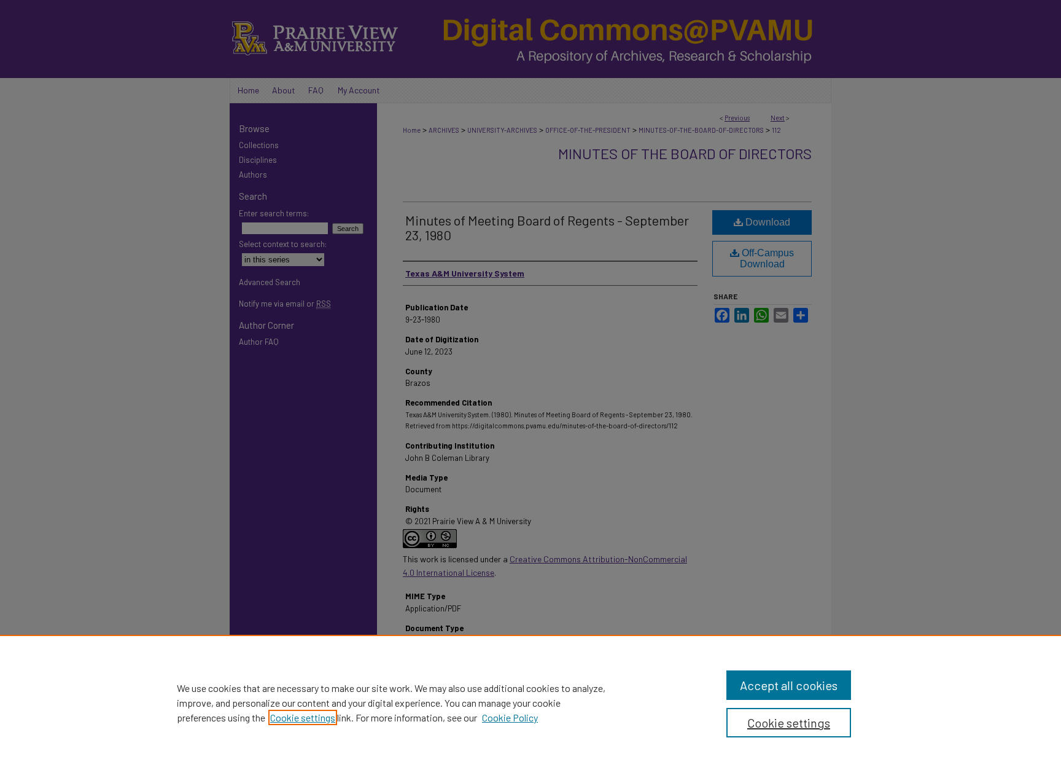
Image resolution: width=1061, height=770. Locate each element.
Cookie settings (302, 717)
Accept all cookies (789, 685)
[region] (530, 702)
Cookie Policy (510, 717)
